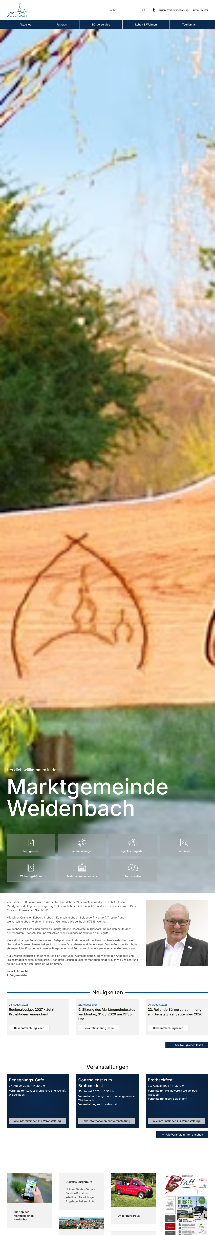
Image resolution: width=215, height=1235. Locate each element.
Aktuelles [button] (25, 24)
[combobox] (127, 10)
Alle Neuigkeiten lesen (189, 1045)
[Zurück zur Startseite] (17, 10)
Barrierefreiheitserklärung (172, 10)
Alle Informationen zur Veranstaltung (37, 1121)
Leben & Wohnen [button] (146, 24)
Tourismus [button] (189, 24)
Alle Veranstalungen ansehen (184, 1134)
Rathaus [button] (61, 24)
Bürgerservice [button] (101, 24)
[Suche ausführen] (143, 10)
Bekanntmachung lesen (29, 1028)
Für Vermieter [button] (200, 10)
